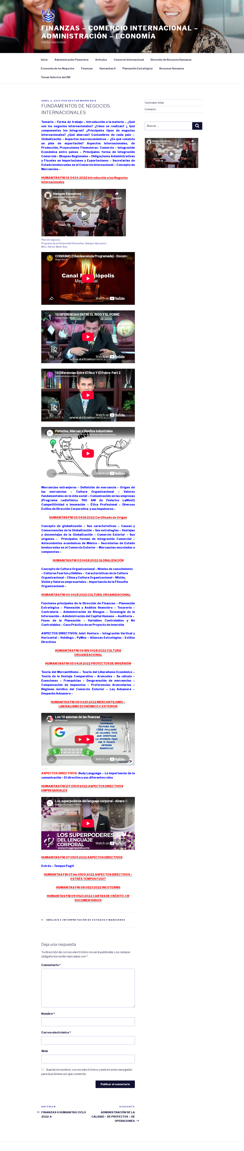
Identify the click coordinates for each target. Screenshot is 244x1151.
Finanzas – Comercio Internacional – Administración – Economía (119, 32)
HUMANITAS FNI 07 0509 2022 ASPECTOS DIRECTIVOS (82, 857)
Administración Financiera (71, 59)
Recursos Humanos (171, 68)
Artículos (101, 59)
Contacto (150, 109)
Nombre (48, 1013)
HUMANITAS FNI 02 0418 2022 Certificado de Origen (88, 517)
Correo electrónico (56, 1032)
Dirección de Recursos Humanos (171, 59)
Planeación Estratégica (137, 68)
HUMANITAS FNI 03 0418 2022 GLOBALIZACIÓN (88, 560)
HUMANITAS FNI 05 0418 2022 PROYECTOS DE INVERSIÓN (88, 663)
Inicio (44, 59)
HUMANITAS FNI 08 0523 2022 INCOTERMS (88, 887)
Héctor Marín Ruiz (82, 100)
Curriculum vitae (154, 102)
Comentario (51, 965)
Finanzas (87, 68)
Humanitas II (107, 68)
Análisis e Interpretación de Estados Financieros (85, 920)
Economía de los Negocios (57, 68)
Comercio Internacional (129, 59)
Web (44, 1051)
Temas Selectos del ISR (55, 77)
